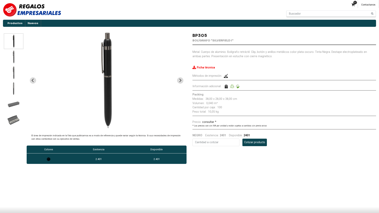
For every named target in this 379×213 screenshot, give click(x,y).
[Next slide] (180, 80)
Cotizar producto (254, 142)
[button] (13, 41)
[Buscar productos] (372, 13)
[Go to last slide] (33, 80)
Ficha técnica (206, 67)
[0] (353, 5)
